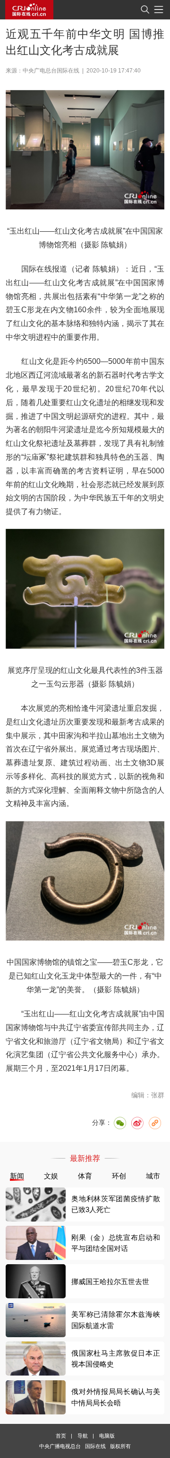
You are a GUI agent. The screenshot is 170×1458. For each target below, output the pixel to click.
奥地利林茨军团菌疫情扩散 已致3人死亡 (115, 1204)
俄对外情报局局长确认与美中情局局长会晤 (115, 1396)
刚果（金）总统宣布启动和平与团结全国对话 (115, 1242)
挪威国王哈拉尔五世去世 (110, 1281)
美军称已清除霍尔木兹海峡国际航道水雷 (115, 1319)
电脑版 (107, 1436)
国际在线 (29, 9)
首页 (61, 1436)
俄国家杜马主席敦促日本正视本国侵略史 (115, 1358)
